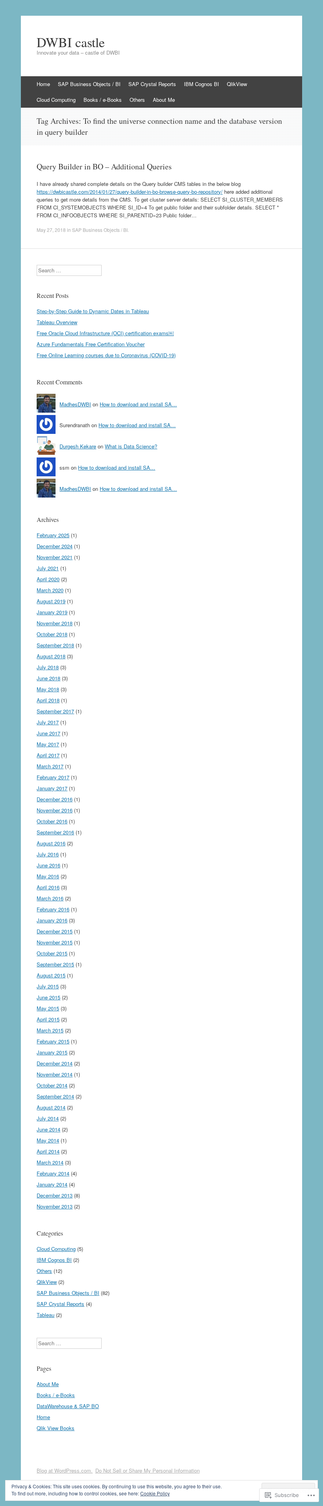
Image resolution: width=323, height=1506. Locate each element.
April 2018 (48, 700)
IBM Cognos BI (201, 84)
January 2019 (52, 612)
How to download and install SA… (138, 404)
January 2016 (52, 920)
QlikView (237, 84)
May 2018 (48, 689)
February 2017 (53, 777)
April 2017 (48, 755)
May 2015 (48, 1008)
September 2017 (55, 711)
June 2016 (48, 865)
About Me (164, 99)
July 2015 (48, 986)
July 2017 (48, 722)
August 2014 (51, 1107)
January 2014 (52, 1184)
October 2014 (52, 1085)
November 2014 (54, 1074)
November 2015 (54, 942)
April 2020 (48, 579)
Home (43, 84)
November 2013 (54, 1206)
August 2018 (51, 656)
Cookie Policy (155, 1493)
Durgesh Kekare (77, 446)
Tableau (45, 1315)
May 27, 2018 (51, 229)
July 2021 (48, 568)
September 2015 (55, 964)
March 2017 (50, 766)
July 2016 (48, 854)
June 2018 (48, 678)
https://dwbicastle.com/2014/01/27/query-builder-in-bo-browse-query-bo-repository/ (130, 191)
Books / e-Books (103, 99)
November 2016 (54, 810)
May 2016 (48, 876)
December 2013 (54, 1195)
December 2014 (54, 1063)
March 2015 (50, 1030)
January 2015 (52, 1052)
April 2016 (48, 887)
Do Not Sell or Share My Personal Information (147, 1470)
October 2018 (52, 634)
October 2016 (52, 821)
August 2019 (51, 601)
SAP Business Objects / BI (89, 84)
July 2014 (48, 1118)
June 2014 (48, 1129)
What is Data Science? (131, 446)
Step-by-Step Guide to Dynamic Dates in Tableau (93, 311)
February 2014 (53, 1173)
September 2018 (55, 645)
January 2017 (52, 788)
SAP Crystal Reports (152, 84)
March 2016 (50, 898)
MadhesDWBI (75, 404)
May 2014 (48, 1140)
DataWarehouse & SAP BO (68, 1406)
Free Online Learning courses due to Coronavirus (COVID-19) (106, 355)
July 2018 (48, 667)
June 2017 (48, 733)
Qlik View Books (55, 1428)
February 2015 (53, 1041)
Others (137, 99)
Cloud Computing (56, 99)
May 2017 (48, 744)
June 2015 (48, 997)
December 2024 (54, 546)
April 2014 (48, 1151)
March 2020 (50, 590)
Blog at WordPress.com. (65, 1470)
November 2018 (54, 623)
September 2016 (55, 832)
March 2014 (50, 1162)
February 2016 (53, 909)
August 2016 (51, 843)
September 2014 (55, 1096)
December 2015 (54, 931)
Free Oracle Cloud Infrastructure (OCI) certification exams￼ (105, 333)
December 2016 (54, 799)
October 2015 (52, 953)
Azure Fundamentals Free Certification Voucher (91, 344)
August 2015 (51, 975)
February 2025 (53, 535)
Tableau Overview (57, 322)
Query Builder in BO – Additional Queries (104, 166)
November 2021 (54, 557)
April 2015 (48, 1019)
